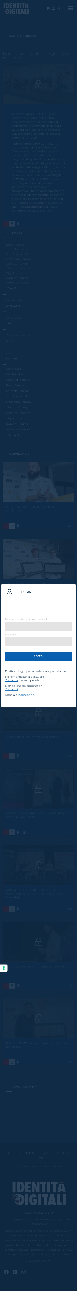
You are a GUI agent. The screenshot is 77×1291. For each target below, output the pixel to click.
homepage (26, 695)
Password (12, 634)
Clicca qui (11, 680)
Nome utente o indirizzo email (26, 619)
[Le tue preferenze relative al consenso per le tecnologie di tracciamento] (4, 968)
